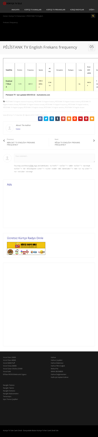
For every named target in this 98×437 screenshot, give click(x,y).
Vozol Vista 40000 (9, 366)
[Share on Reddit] (74, 118)
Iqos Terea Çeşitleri (10, 399)
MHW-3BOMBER (57, 371)
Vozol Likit (7, 371)
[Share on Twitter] (46, 118)
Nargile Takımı (8, 388)
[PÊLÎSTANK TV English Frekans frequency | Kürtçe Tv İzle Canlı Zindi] (12, 3)
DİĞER (91, 9)
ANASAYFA (15, 9)
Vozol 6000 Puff (9, 363)
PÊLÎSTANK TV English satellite (54, 107)
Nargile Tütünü (8, 385)
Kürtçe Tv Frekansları (17, 16)
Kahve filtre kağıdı (58, 366)
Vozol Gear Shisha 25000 (12, 368)
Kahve (53, 357)
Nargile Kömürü (9, 391)
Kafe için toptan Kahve (59, 377)
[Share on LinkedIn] (52, 118)
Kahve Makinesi (57, 363)
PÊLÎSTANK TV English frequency (56, 104)
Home (5, 16)
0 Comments (42, 115)
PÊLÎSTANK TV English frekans (44, 101)
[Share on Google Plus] (63, 118)
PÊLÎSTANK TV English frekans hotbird (68, 101)
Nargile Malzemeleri (11, 393)
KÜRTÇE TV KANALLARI (32, 9)
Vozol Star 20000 (9, 357)
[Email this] (92, 118)
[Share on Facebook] (40, 118)
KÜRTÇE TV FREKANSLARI (55, 9)
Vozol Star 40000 (9, 360)
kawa (5, 115)
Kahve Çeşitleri (56, 360)
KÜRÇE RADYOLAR (77, 9)
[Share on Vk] (80, 118)
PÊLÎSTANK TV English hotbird (78, 104)
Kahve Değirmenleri (58, 374)
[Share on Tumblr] (57, 118)
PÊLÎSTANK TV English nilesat (33, 107)
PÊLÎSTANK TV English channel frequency (19, 101)
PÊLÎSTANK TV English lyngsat (13, 107)
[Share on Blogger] (69, 118)
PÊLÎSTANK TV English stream (74, 107)
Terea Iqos (7, 396)
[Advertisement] (49, 32)
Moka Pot (54, 368)
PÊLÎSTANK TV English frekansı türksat (31, 104)
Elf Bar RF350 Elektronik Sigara (14, 374)
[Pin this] (86, 118)
